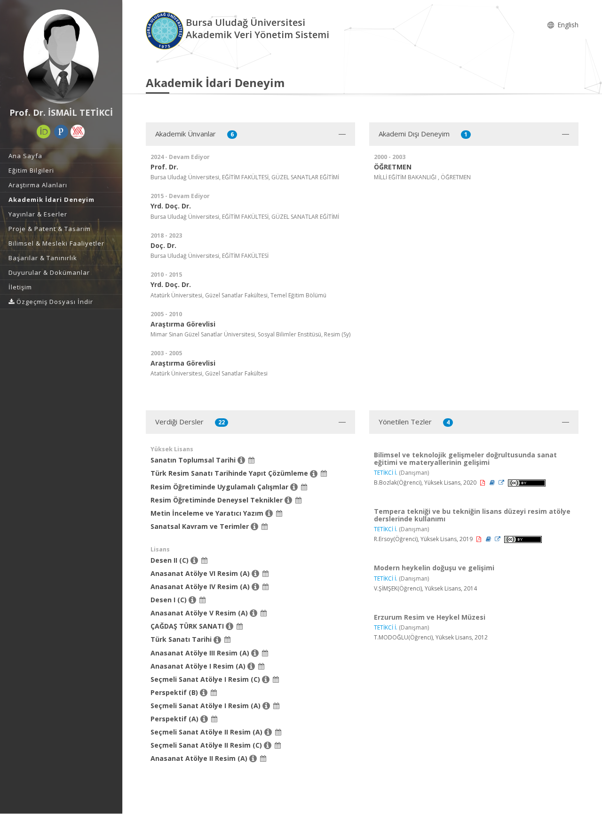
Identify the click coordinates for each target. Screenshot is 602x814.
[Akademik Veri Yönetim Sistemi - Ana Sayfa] (166, 29)
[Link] (502, 483)
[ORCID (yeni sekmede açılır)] (44, 132)
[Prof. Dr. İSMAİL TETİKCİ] (61, 56)
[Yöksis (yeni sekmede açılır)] (78, 132)
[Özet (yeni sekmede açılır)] (493, 483)
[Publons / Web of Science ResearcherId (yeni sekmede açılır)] (61, 132)
